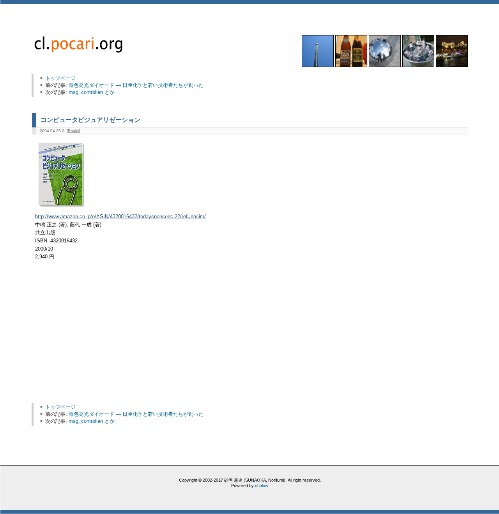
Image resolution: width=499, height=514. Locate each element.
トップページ (60, 78)
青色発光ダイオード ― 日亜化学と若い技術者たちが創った (136, 85)
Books (73, 131)
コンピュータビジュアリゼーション (90, 119)
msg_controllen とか (92, 92)
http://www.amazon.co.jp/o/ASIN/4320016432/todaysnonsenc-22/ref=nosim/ (120, 216)
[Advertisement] (101, 335)
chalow (261, 485)
